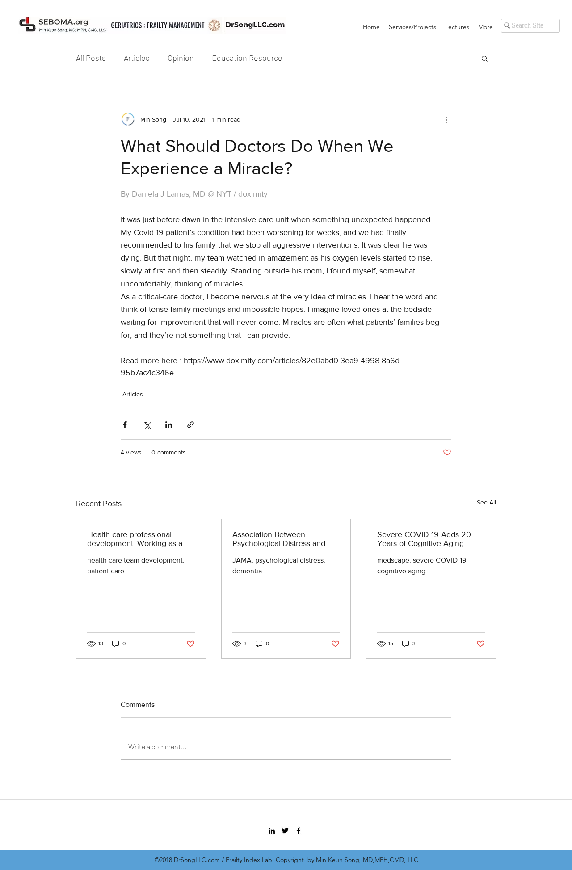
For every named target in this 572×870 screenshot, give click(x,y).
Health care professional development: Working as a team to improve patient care (137, 539)
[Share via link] (190, 424)
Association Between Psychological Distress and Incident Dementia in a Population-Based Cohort (278, 539)
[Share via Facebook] (125, 424)
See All (486, 502)
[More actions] (446, 119)
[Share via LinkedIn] (168, 424)
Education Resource (247, 58)
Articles (137, 58)
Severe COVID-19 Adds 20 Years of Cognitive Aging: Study (424, 539)
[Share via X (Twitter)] (147, 424)
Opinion (181, 58)
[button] (484, 58)
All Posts (91, 58)
